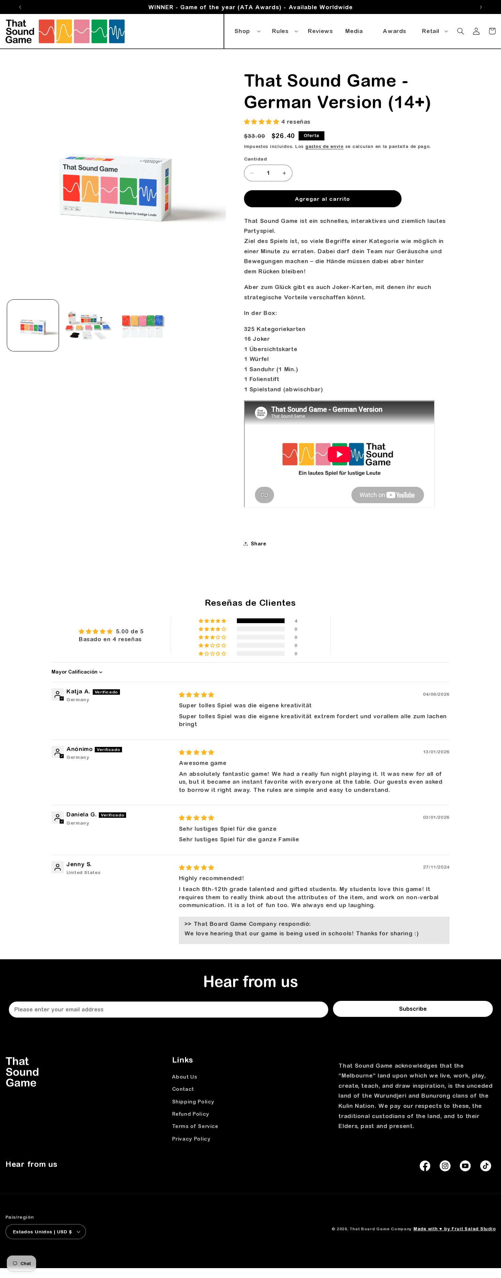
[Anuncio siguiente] (480, 7)
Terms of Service (195, 1126)
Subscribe (413, 1009)
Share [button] (259, 543)
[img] (196, 694)
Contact (183, 1089)
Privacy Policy (191, 1139)
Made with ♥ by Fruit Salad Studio (454, 1228)
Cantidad (255, 159)
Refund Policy (190, 1114)
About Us (184, 1077)
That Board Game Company (381, 1229)
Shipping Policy (193, 1101)
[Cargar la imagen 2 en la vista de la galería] (87, 325)
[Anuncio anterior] (20, 7)
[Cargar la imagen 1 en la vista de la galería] (33, 325)
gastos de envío (324, 146)
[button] (246, 29)
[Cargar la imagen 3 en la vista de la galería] (143, 325)
